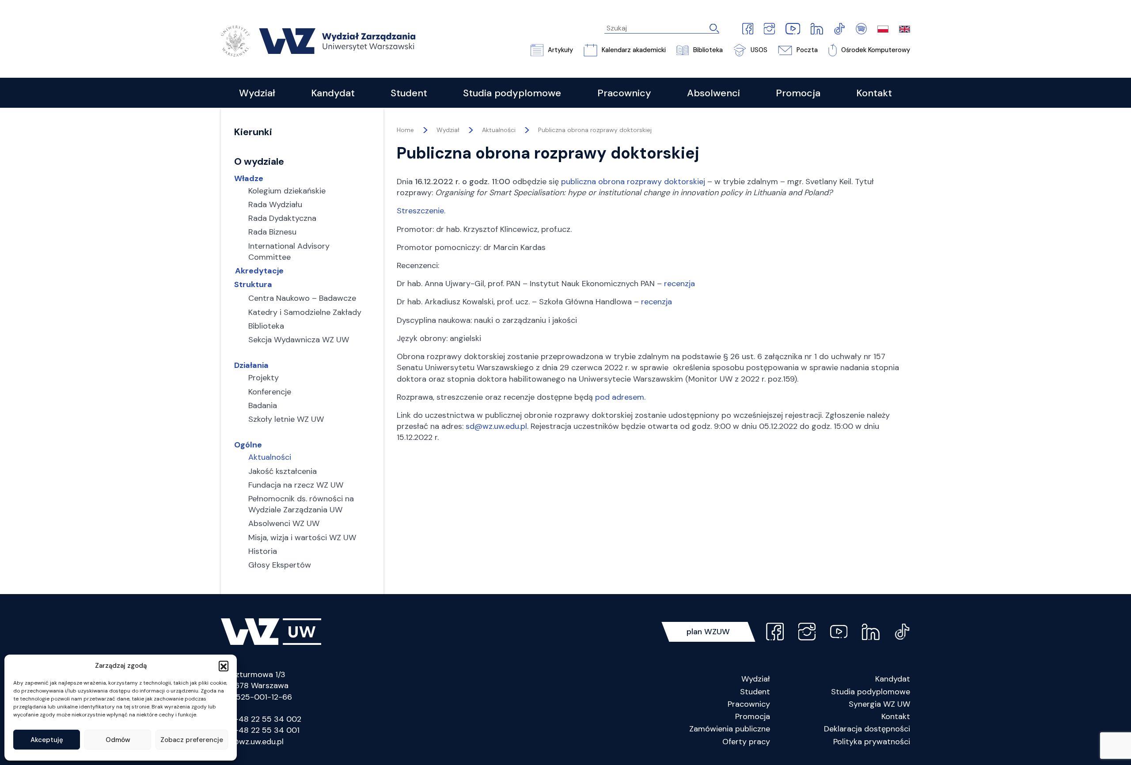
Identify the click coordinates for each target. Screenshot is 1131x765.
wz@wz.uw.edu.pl (252, 741)
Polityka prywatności (871, 741)
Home (405, 130)
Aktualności (499, 130)
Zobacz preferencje (191, 739)
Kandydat (892, 679)
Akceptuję (46, 739)
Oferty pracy (746, 741)
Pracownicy (749, 704)
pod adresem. (620, 397)
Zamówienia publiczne (729, 728)
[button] (223, 665)
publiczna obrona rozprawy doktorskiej (633, 181)
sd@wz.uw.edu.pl (496, 426)
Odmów (118, 739)
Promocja (752, 716)
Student (755, 691)
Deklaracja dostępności (867, 728)
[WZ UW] (318, 40)
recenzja (679, 283)
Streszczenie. (421, 210)
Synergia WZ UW (879, 704)
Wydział (755, 679)
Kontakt (895, 716)
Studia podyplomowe (870, 691)
